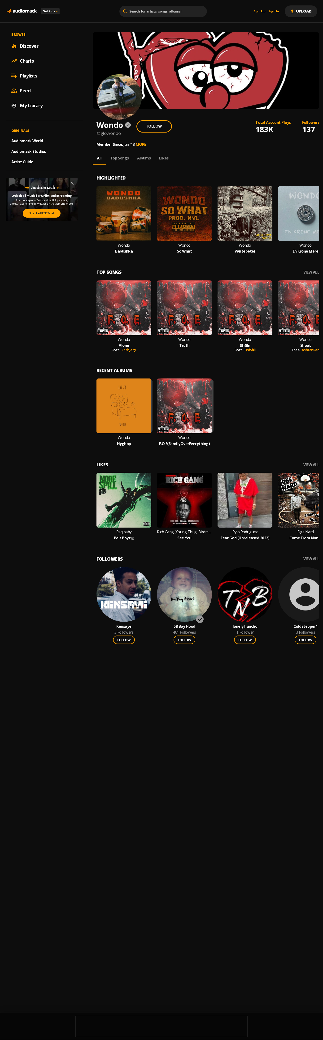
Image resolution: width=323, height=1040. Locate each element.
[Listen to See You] (184, 500)
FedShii (250, 350)
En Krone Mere (306, 251)
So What (184, 251)
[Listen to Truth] (184, 307)
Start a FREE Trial (41, 213)
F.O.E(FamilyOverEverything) (184, 443)
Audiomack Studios (28, 151)
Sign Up (260, 11)
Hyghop (124, 443)
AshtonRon (310, 350)
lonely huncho (245, 626)
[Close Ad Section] (72, 183)
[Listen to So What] (184, 213)
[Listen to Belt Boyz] (123, 500)
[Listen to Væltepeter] (245, 213)
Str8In (245, 345)
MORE (141, 144)
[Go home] (21, 11)
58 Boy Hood (184, 626)
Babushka (124, 251)
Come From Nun (304, 538)
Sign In (273, 11)
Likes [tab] (164, 158)
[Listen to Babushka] (123, 213)
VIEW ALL (311, 272)
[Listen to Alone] (123, 307)
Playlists (28, 76)
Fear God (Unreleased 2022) (245, 538)
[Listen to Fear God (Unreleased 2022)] (245, 500)
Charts (27, 61)
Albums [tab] (144, 158)
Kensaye (123, 626)
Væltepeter (245, 251)
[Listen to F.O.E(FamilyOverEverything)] (184, 405)
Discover (29, 46)
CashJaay (129, 350)
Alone (124, 345)
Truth (184, 345)
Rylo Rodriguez (245, 531)
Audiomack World (27, 140)
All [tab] (99, 158)
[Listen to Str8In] (245, 307)
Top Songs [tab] (119, 158)
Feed (25, 90)
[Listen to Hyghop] (123, 405)
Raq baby (124, 531)
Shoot (305, 345)
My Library (31, 105)
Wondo (124, 245)
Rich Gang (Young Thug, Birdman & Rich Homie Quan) (184, 531)
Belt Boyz (122, 538)
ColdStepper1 (305, 626)
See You (184, 538)
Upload (304, 11)
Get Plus (50, 11)
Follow (154, 126)
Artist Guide (22, 161)
